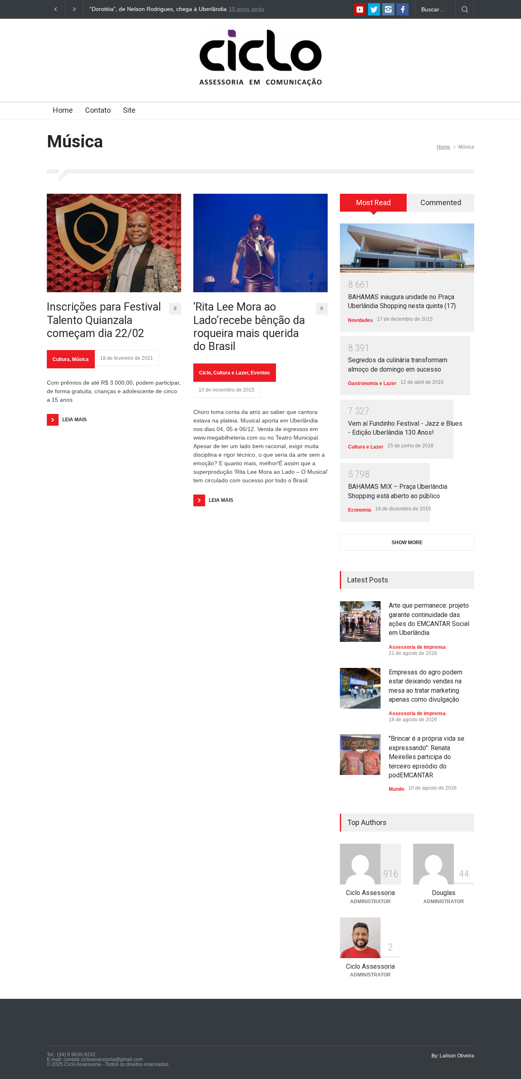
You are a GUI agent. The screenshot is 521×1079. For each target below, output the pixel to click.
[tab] (373, 205)
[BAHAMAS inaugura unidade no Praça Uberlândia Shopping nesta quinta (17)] (407, 248)
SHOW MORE (407, 542)
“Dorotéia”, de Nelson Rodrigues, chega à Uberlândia (158, 9)
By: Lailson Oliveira (452, 1056)
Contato (98, 110)
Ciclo (205, 373)
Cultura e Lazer (230, 373)
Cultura (61, 359)
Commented (440, 202)
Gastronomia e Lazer (372, 383)
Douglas (443, 893)
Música (80, 359)
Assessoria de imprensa (417, 647)
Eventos (260, 373)
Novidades (360, 320)
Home (63, 110)
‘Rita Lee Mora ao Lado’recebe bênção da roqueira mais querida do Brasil (249, 326)
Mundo (396, 789)
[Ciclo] (260, 72)
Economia (359, 510)
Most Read (373, 202)
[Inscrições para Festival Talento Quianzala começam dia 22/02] (114, 243)
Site (129, 110)
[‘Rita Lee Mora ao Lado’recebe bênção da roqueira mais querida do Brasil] (260, 243)
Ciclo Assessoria (370, 893)
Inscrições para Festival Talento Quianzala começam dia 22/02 (104, 320)
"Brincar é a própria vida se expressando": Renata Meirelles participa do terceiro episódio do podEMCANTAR (426, 757)
